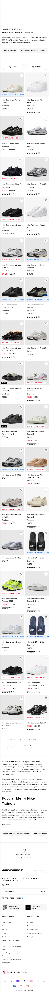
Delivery (4, 926)
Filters (38, 67)
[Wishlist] (21, 75)
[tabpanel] (24, 891)
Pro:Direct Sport (27, 990)
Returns (4, 929)
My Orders (30, 922)
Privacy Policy (31, 937)
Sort (14, 67)
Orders (4, 933)
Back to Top (38, 870)
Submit (42, 891)
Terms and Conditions (34, 933)
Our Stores (5, 937)
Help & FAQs (6, 922)
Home (4, 29)
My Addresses (32, 926)
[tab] (5, 885)
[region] (24, 50)
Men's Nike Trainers (14, 29)
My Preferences (32, 929)
